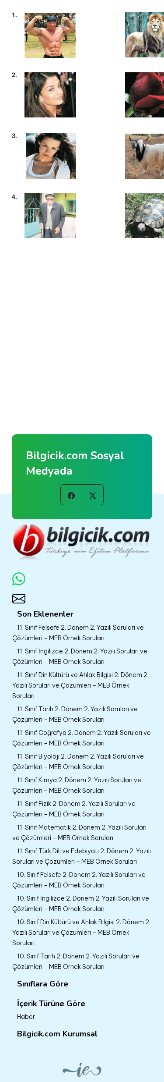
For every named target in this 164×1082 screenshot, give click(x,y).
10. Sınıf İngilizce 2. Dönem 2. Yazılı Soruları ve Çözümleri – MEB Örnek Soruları (80, 903)
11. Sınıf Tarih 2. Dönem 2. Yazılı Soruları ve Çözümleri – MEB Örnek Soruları (75, 714)
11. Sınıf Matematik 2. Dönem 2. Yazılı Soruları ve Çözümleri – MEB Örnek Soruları (79, 832)
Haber (26, 1017)
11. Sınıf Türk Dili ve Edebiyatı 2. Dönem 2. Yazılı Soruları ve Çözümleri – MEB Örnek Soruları (81, 856)
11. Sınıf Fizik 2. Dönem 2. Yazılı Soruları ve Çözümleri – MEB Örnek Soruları (74, 809)
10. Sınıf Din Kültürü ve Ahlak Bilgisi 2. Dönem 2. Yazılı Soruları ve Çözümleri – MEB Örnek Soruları (81, 932)
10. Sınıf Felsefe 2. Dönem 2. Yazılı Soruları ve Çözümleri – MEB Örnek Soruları (79, 880)
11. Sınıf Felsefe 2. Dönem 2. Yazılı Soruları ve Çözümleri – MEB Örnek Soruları (78, 633)
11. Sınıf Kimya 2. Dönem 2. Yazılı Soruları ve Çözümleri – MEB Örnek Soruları (76, 785)
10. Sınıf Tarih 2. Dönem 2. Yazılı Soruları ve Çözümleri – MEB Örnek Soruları (76, 961)
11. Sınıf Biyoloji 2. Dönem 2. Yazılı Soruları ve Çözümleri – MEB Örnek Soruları (78, 761)
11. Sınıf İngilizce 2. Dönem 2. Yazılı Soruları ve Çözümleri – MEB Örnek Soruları (79, 656)
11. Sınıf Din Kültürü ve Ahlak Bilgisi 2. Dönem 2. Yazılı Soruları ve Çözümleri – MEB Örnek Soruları (80, 685)
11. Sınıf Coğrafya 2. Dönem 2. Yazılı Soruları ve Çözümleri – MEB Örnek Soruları (81, 738)
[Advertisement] (82, 326)
